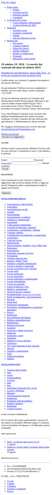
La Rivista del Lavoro (17, 20)
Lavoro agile (12, 271)
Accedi (10, 481)
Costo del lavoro (14, 240)
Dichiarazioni (13, 243)
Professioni (12, 315)
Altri (9, 372)
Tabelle (16, 35)
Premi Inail (12, 302)
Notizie (16, 10)
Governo (11, 380)
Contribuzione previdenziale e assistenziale (26, 235)
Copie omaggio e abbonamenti (27, 22)
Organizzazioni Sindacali (18, 396)
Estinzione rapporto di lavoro (20, 253)
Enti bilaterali (13, 250)
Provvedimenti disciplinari (19, 317)
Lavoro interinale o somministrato (22, 279)
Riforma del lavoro (15, 325)
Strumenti (11, 28)
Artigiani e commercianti (18, 220)
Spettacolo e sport (15, 335)
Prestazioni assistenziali (17, 304)
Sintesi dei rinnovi (21, 48)
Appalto (10, 212)
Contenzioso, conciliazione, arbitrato (23, 230)
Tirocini (10, 348)
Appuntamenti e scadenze (18, 217)
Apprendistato (13, 214)
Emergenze (12, 248)
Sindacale (11, 333)
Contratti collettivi (21, 46)
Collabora (11, 486)
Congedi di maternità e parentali (21, 227)
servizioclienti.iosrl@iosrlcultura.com (18, 129)
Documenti (18, 43)
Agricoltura (12, 207)
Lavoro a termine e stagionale (20, 266)
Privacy (10, 312)
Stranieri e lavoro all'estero (19, 341)
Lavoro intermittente (16, 281)
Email (3, 160)
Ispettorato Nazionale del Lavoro (22, 388)
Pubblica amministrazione (18, 320)
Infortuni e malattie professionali (21, 263)
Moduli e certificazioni (23, 53)
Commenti (17, 17)
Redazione (12, 406)
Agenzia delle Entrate (17, 370)
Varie (9, 353)
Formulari (17, 56)
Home (4, 73)
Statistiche (11, 338)
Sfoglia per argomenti (13, 199)
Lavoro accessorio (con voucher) (22, 268)
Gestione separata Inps (17, 258)
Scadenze (11, 328)
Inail (9, 383)
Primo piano (12, 7)
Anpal (10, 375)
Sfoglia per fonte (11, 364)
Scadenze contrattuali (22, 33)
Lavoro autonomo (15, 274)
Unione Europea (14, 408)
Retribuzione (13, 323)
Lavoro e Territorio (15, 390)
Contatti (10, 483)
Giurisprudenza (14, 378)
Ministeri (11, 393)
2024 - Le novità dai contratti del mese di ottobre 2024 (25, 74)
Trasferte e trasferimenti (17, 351)
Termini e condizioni (16, 489)
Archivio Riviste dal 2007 (24, 25)
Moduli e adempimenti (17, 289)
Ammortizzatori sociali (17, 209)
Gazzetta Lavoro (20, 12)
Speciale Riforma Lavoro (24, 38)
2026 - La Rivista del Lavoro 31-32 (23, 442)
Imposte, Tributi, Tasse (17, 261)
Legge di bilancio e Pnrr (18, 286)
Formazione (12, 256)
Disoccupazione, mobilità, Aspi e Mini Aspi (27, 245)
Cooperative (12, 238)
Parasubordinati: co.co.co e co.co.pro (24, 294)
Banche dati (12, 40)
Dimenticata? (6, 163)
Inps (9, 385)
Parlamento (12, 398)
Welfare (10, 359)
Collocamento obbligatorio (19, 225)
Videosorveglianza (15, 356)
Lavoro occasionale (16, 284)
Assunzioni (12, 222)
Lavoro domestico (15, 276)
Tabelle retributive (21, 51)
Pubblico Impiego (15, 403)
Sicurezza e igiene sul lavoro (20, 330)
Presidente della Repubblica (19, 401)
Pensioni (11, 299)
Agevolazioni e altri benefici (20, 204)
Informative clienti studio (24, 58)
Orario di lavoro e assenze (19, 292)
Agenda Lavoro (20, 30)
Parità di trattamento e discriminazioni (24, 297)
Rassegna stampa (20, 15)
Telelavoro (12, 343)
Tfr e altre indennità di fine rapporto (23, 346)
